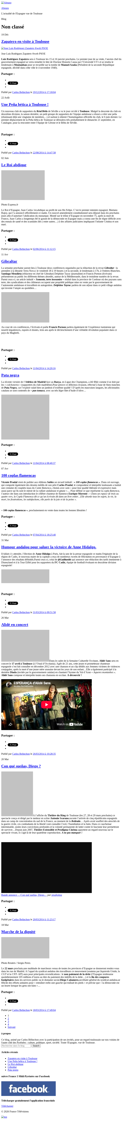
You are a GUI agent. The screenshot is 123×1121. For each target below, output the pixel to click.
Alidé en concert (14, 624)
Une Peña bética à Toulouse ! (25, 104)
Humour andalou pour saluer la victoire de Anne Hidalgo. (48, 547)
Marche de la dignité (18, 932)
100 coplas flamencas (18, 475)
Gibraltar (9, 261)
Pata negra (10, 375)
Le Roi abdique (13, 165)
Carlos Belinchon (21, 92)
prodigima (57, 895)
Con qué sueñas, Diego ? (21, 766)
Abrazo (5, 8)
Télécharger (7, 1106)
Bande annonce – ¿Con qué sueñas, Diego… (24, 895)
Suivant (11, 1027)
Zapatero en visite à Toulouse (25, 41)
